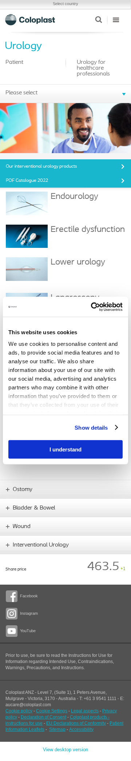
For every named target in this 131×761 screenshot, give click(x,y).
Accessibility (81, 729)
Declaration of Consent (43, 717)
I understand (65, 449)
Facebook (29, 596)
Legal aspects (85, 710)
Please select (21, 93)
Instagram (29, 613)
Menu (116, 19)
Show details (91, 427)
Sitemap (57, 729)
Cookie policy (18, 710)
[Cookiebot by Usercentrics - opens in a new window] (92, 306)
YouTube (28, 631)
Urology (23, 46)
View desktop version (65, 749)
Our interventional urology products (41, 166)
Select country (65, 3)
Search (98, 19)
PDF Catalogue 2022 (27, 180)
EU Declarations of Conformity (76, 723)
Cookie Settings (51, 710)
